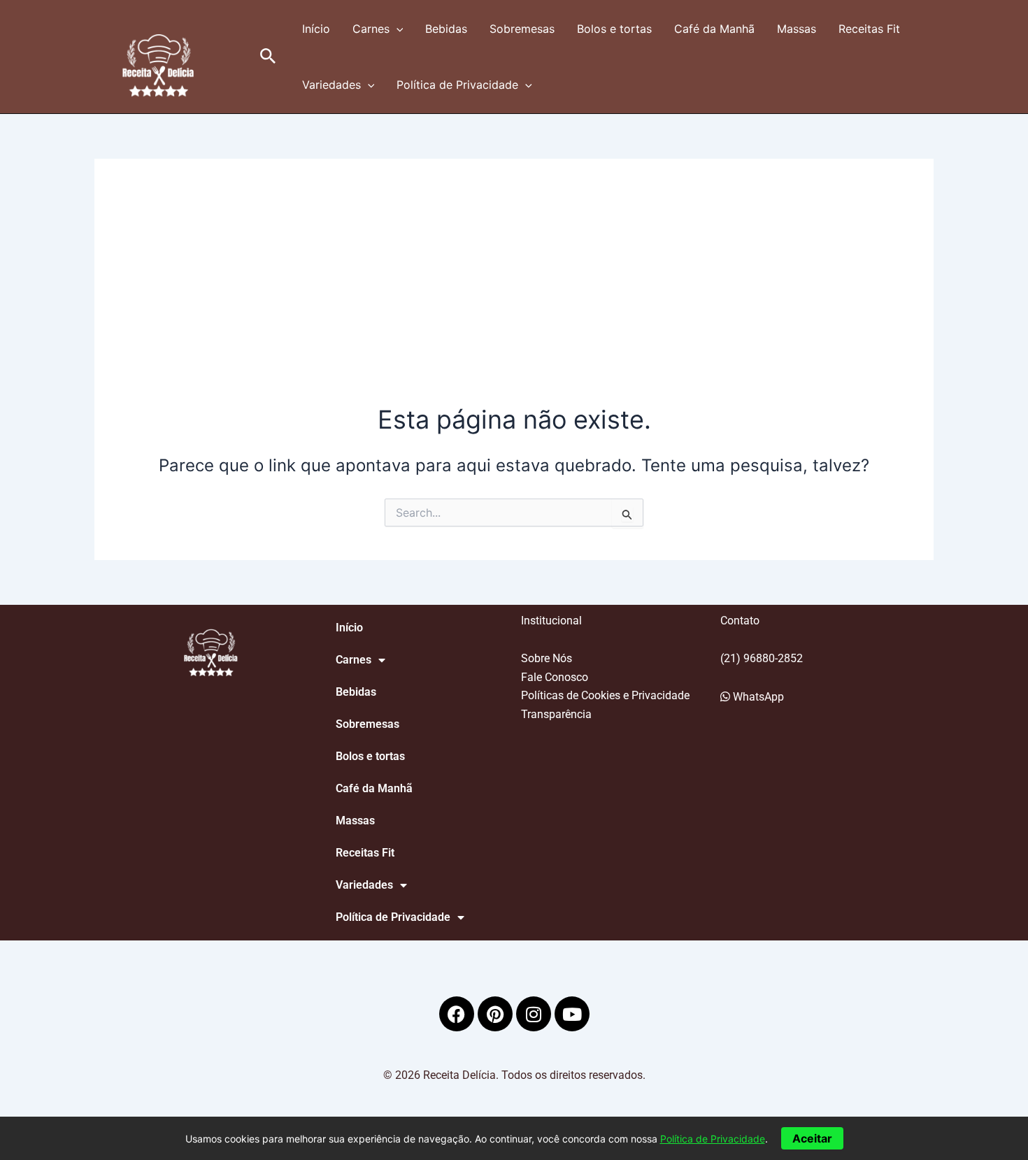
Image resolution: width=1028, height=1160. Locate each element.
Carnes (371, 29)
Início (316, 29)
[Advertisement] (514, 297)
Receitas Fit (869, 29)
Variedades (331, 85)
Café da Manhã (714, 29)
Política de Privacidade (457, 85)
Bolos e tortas (614, 29)
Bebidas (446, 29)
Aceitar (812, 1138)
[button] (268, 57)
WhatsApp (757, 696)
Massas (796, 29)
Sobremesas (522, 29)
